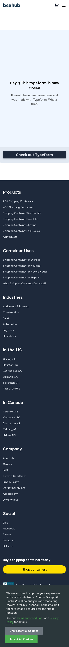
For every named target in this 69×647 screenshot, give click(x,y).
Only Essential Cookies (24, 631)
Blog (5, 522)
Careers (7, 464)
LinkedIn (8, 546)
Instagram (9, 540)
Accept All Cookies (21, 639)
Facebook (9, 528)
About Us (8, 458)
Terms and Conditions (30, 618)
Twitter (7, 534)
